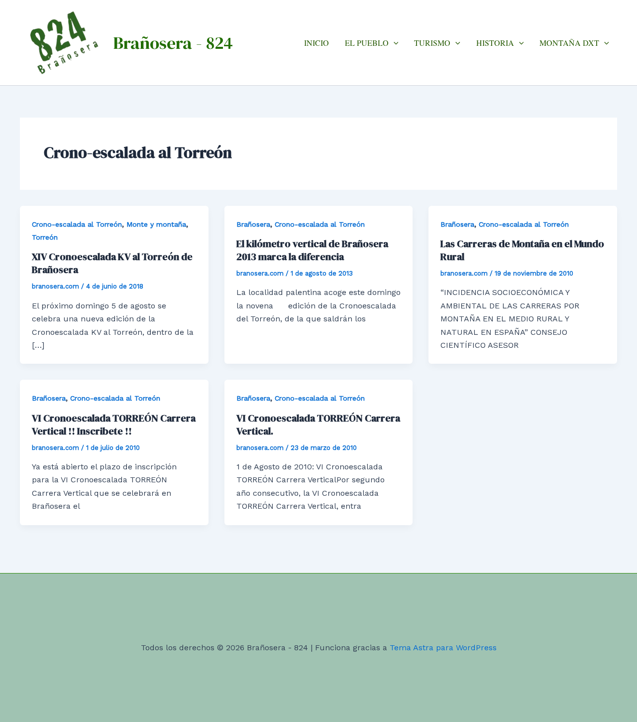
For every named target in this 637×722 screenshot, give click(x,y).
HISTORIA (495, 42)
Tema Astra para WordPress (443, 647)
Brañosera (253, 224)
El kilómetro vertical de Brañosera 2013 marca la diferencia (312, 250)
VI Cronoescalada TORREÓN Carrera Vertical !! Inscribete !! (114, 424)
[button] (394, 42)
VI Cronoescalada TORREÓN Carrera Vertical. (318, 424)
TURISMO (432, 42)
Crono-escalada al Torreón (77, 224)
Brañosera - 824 (173, 43)
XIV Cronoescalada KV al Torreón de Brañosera (112, 263)
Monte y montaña (156, 224)
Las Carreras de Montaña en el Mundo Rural (522, 250)
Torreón (45, 237)
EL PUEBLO (367, 42)
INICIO (316, 42)
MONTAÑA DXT (569, 42)
